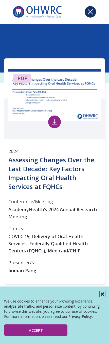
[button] (102, 294)
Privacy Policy (80, 316)
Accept (36, 330)
